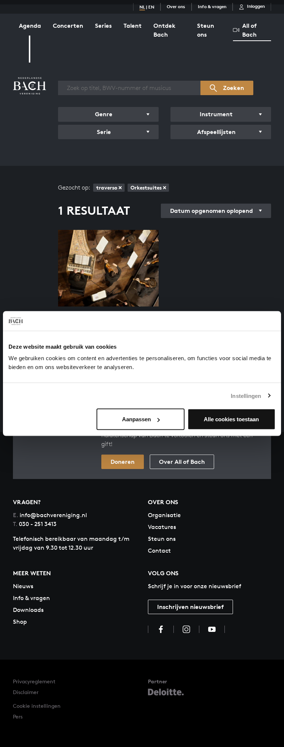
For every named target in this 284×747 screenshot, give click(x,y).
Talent (133, 25)
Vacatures (162, 526)
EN (151, 7)
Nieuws (23, 586)
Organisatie (164, 515)
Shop (20, 621)
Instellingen (246, 395)
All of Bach (249, 30)
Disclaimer (25, 692)
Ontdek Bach (164, 30)
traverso (106, 187)
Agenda (30, 25)
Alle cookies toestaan (231, 419)
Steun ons (205, 30)
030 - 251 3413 (35, 523)
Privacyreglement (34, 681)
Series (103, 25)
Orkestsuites (146, 187)
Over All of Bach (182, 461)
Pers (18, 716)
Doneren (123, 461)
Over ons (176, 6)
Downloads (28, 609)
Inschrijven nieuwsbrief (190, 606)
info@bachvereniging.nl (50, 515)
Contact (159, 550)
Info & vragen (212, 6)
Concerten (68, 25)
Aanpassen (136, 419)
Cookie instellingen (37, 706)
